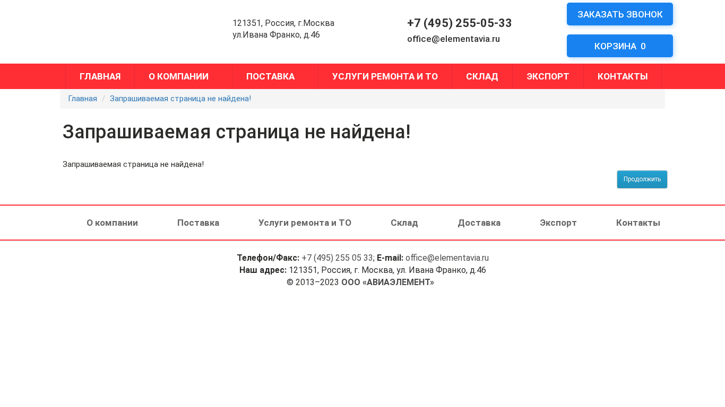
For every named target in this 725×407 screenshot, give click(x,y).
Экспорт (548, 76)
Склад (482, 76)
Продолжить (642, 179)
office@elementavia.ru (453, 38)
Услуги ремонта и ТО (385, 76)
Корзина (620, 46)
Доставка (479, 222)
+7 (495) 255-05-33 (459, 23)
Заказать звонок (620, 14)
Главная (100, 76)
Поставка (270, 76)
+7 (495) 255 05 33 (337, 258)
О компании (179, 76)
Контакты (623, 76)
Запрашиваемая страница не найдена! (180, 98)
